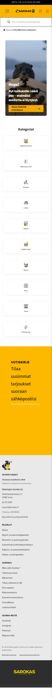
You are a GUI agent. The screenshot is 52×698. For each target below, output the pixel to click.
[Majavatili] (47, 11)
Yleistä (5, 530)
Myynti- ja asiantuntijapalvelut (15, 535)
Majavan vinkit (8, 635)
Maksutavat (7, 577)
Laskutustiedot (9, 607)
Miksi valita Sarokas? (11, 568)
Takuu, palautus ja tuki (12, 582)
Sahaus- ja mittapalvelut (13, 554)
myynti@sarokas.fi (10, 507)
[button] (40, 11)
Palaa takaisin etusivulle (19, 108)
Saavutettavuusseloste (12, 597)
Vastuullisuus (8, 602)
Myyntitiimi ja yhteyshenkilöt (15, 517)
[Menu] (7, 11)
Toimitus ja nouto (10, 572)
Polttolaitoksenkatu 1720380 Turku (12, 496)
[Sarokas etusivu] (26, 465)
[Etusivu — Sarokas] (25, 11)
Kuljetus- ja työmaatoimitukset (16, 549)
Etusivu (9, 30)
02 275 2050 (7, 502)
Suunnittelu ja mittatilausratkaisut (17, 544)
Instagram (6, 625)
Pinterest (6, 630)
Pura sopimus (8, 587)
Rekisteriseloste (9, 592)
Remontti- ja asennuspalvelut (15, 539)
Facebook (6, 620)
